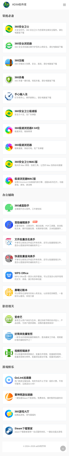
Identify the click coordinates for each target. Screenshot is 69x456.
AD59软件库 (18, 4)
